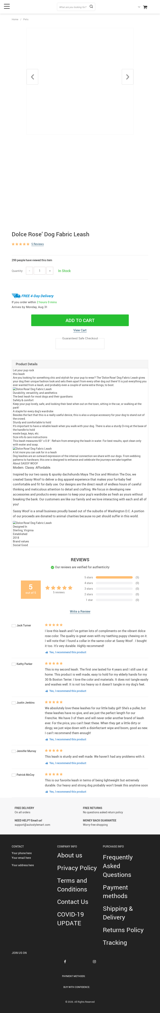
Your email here (21, 858)
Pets (25, 19)
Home (15, 19)
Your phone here (22, 853)
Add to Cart (80, 320)
